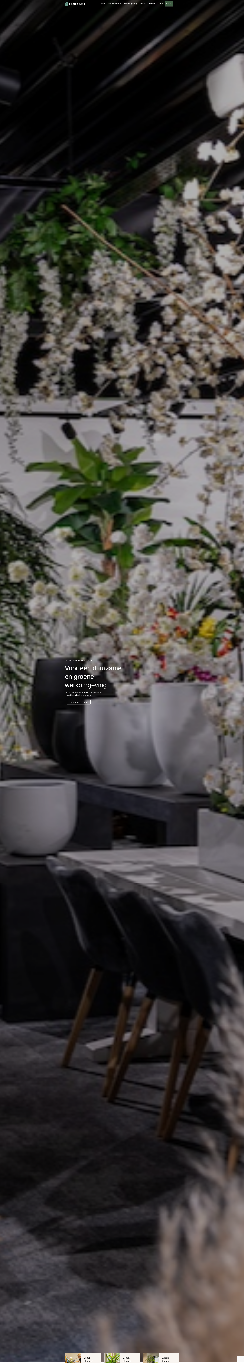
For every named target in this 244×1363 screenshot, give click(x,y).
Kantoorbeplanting (130, 3)
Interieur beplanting (114, 3)
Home (103, 3)
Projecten (143, 3)
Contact (168, 4)
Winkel (161, 3)
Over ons (152, 3)
